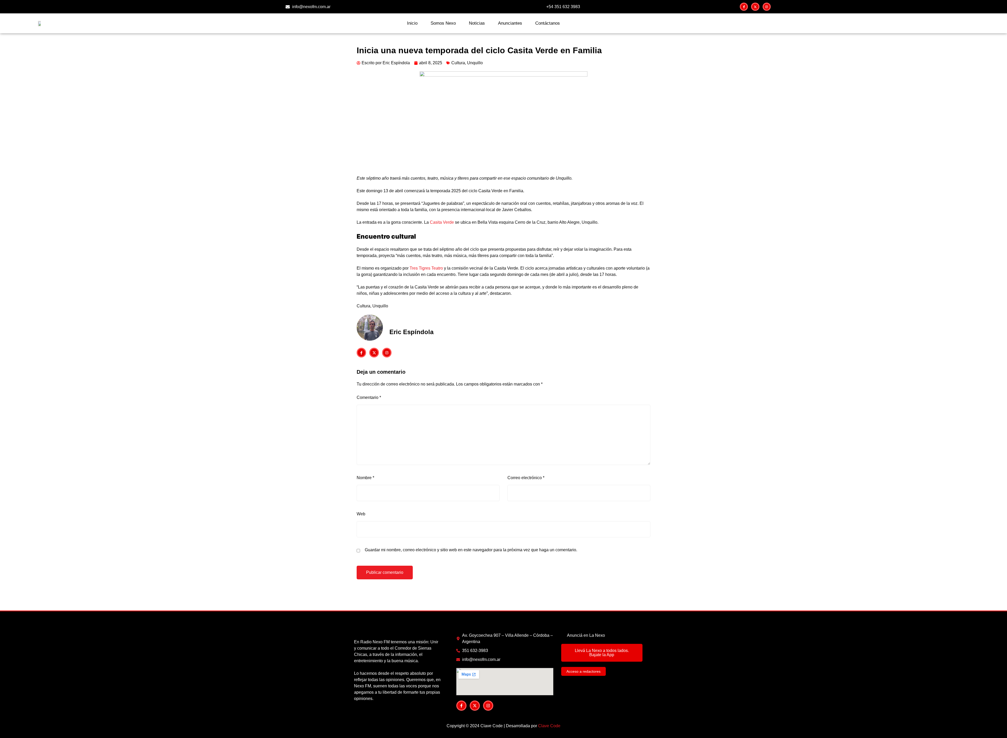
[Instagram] (767, 7)
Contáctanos (547, 23)
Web (361, 514)
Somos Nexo (443, 23)
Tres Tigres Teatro (426, 268)
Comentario (369, 397)
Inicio (412, 23)
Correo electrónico (525, 477)
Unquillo (475, 63)
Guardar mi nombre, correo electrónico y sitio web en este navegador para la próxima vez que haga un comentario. (471, 550)
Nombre (365, 477)
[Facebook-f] (744, 7)
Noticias (477, 23)
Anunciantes (510, 23)
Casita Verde (442, 222)
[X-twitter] (755, 7)
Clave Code (549, 726)
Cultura (458, 63)
